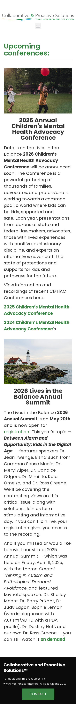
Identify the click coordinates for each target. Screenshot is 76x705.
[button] (38, 26)
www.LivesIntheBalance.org (21, 683)
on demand (53, 639)
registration (16, 432)
